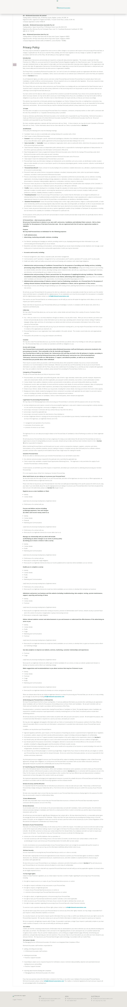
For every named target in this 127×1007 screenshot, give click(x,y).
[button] (14, 64)
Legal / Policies (17, 1000)
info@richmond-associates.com (50, 998)
